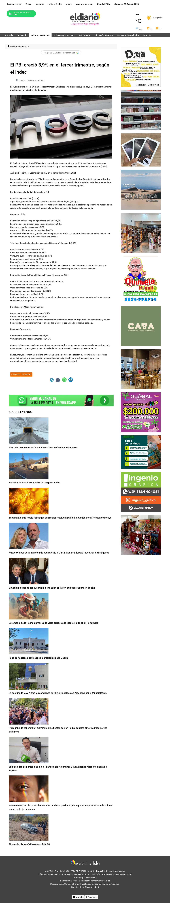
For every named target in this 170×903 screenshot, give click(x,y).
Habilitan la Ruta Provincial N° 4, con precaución (34, 482)
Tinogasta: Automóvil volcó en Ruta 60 (29, 844)
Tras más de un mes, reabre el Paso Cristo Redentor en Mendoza (43, 447)
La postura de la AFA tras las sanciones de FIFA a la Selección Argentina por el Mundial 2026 (58, 693)
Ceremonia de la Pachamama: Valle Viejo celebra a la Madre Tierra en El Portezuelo (53, 622)
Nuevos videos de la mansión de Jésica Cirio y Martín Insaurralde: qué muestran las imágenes (59, 552)
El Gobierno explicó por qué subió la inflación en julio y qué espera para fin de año (52, 587)
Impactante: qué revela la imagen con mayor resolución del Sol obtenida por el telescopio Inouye (60, 517)
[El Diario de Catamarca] (85, 18)
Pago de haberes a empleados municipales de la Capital (39, 657)
